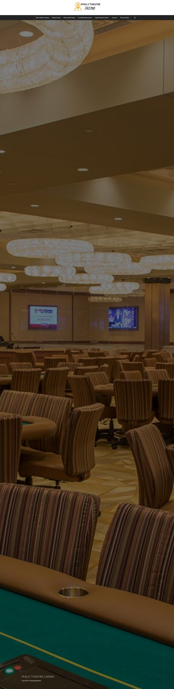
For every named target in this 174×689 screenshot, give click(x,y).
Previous (5, 355)
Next (169, 355)
